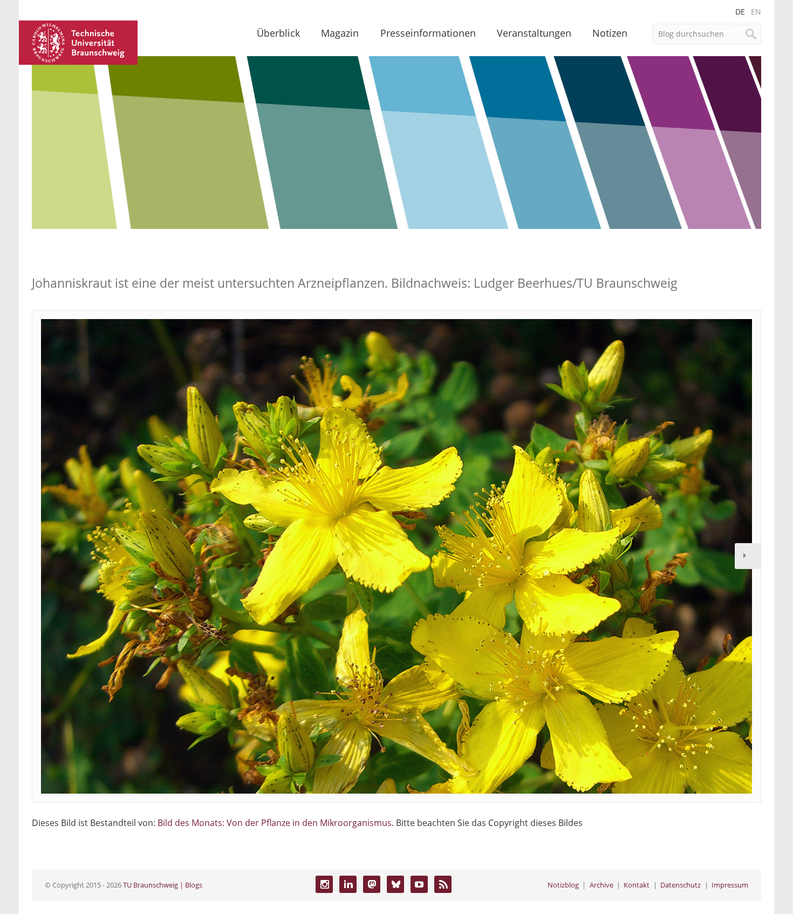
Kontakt (637, 885)
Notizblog (563, 885)
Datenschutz (680, 885)
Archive (601, 885)
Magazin (340, 32)
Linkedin (348, 884)
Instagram (324, 884)
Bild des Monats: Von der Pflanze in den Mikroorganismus (275, 823)
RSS (443, 884)
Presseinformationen (428, 32)
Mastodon (371, 884)
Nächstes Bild (748, 556)
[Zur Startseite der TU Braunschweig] (78, 41)
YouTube (419, 884)
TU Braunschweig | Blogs (162, 885)
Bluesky (395, 884)
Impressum (730, 885)
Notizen (609, 32)
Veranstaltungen (534, 32)
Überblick (278, 32)
